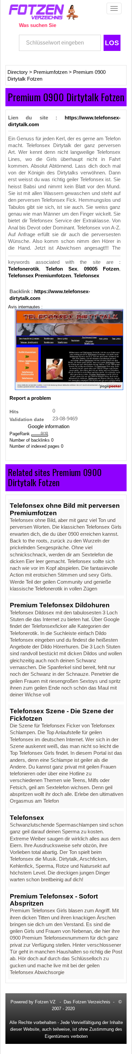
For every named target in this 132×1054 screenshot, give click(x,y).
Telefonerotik (23, 269)
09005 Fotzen (101, 269)
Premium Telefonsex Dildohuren (60, 605)
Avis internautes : (25, 306)
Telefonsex (86, 275)
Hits (14, 411)
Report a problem (30, 398)
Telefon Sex (61, 269)
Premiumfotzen (50, 72)
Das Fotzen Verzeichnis (87, 1001)
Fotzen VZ (45, 1001)
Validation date (26, 419)
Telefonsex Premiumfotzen (39, 275)
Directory (17, 72)
